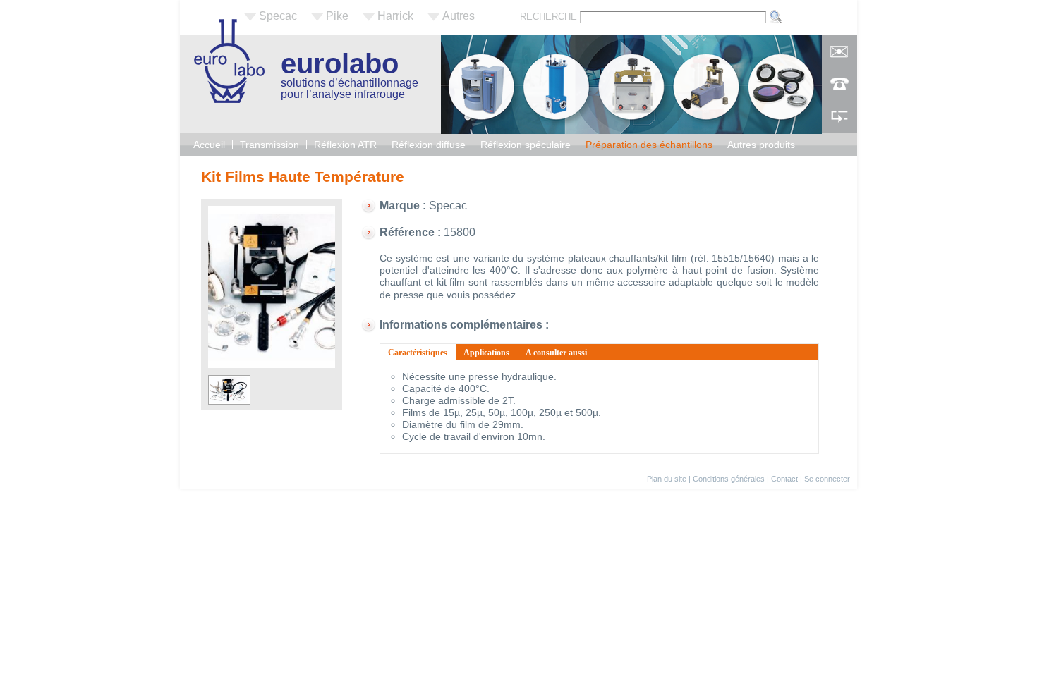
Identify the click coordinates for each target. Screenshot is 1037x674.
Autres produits (761, 144)
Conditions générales (729, 478)
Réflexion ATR (345, 144)
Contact (784, 478)
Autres (458, 16)
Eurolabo (340, 63)
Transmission (269, 144)
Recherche (550, 16)
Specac (278, 16)
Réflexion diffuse (429, 144)
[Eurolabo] (229, 99)
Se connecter (827, 478)
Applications (486, 352)
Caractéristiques (422, 352)
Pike (337, 16)
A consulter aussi (556, 352)
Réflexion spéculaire (525, 144)
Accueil (209, 144)
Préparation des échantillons (649, 144)
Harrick (395, 16)
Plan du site (666, 478)
